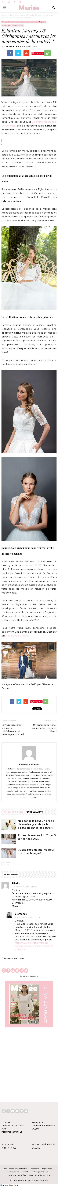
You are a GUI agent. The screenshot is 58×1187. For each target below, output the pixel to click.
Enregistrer (39, 53)
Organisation (13, 1172)
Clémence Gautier (13, 46)
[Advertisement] (29, 1063)
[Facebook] (2, 2)
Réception (26, 1172)
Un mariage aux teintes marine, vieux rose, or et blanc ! (44, 728)
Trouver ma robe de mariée (15, 1168)
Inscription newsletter (17, 1175)
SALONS (36, 1147)
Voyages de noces (40, 1172)
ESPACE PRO (7, 1144)
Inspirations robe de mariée (20, 18)
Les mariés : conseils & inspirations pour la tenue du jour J (23, 22)
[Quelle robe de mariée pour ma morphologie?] (8, 853)
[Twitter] (20, 2)
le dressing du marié (16, 635)
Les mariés (34, 1168)
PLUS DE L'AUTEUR (34, 812)
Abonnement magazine (39, 1175)
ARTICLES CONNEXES (13, 812)
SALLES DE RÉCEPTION (43, 1144)
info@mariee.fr (8, 1131)
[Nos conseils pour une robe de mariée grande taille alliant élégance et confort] (8, 824)
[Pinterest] (14, 2)
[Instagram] (8, 2)
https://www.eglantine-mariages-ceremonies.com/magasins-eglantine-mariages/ (34, 946)
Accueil (4, 15)
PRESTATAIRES (8, 1147)
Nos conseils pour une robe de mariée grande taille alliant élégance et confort (36, 824)
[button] (54, 8)
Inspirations (47, 1168)
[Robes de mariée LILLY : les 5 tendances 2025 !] (8, 839)
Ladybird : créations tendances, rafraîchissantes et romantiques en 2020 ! (12, 729)
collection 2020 (31, 565)
